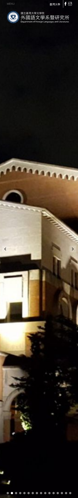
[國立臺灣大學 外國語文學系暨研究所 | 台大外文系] (39, 16)
